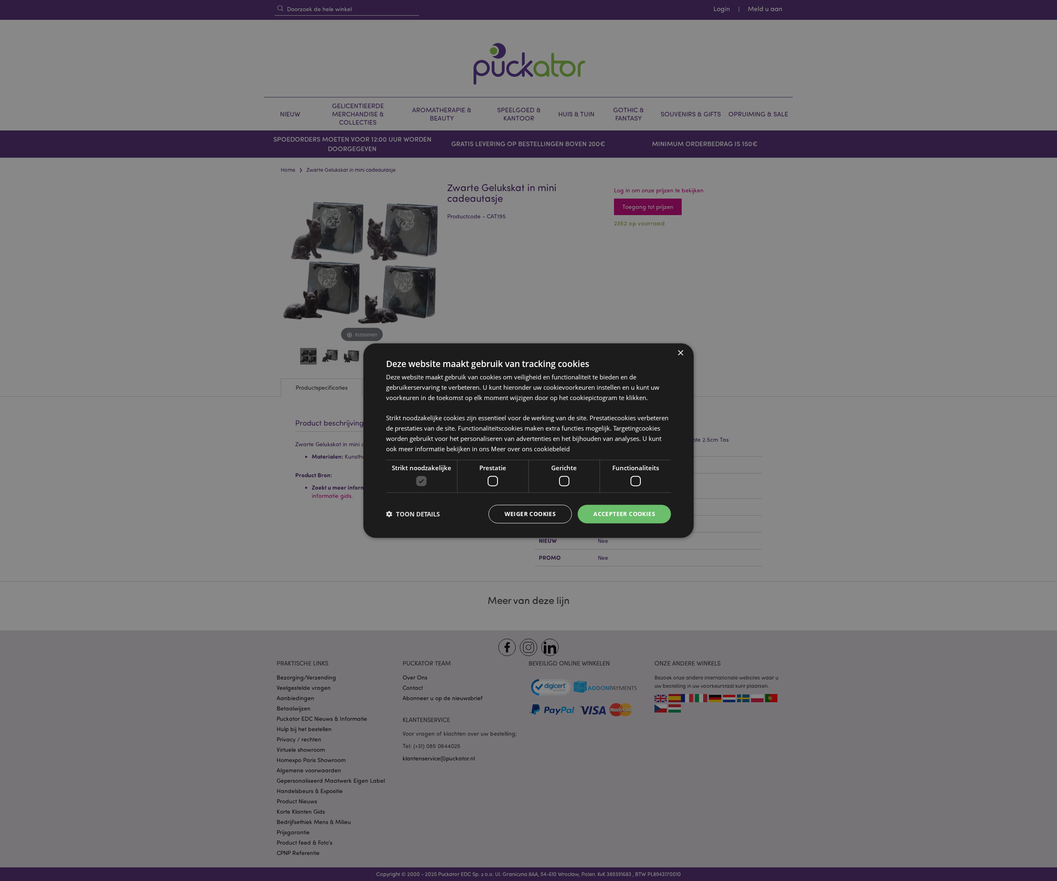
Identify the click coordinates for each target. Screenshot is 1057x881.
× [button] (680, 353)
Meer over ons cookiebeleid (530, 448)
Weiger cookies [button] (530, 514)
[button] (413, 514)
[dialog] (528, 440)
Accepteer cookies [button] (624, 514)
